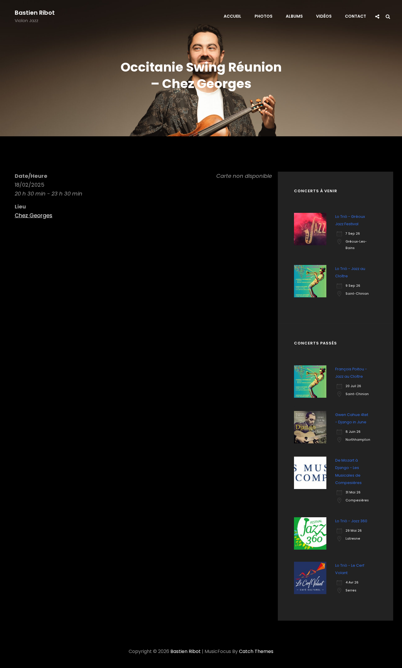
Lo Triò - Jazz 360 (351, 520)
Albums (294, 16)
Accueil (232, 16)
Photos (264, 16)
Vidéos (324, 16)
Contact (355, 16)
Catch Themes (256, 651)
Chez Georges (33, 215)
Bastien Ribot (35, 13)
